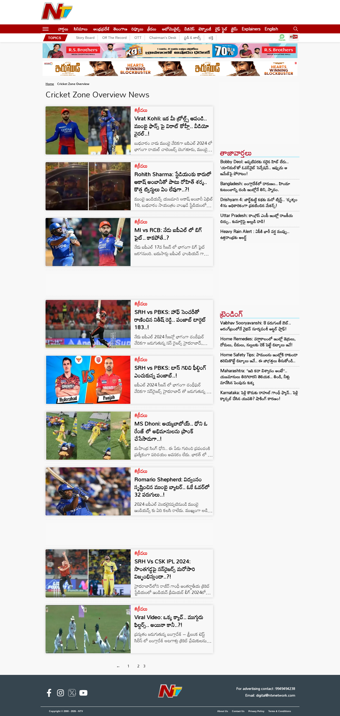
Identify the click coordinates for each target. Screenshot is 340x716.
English (271, 29)
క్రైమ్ (234, 29)
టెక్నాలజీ (205, 29)
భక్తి (211, 38)
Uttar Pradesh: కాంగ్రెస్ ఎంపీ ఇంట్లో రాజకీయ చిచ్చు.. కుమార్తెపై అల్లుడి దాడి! (256, 218)
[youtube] (83, 694)
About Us (222, 711)
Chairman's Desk (162, 38)
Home (50, 84)
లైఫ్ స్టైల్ (221, 29)
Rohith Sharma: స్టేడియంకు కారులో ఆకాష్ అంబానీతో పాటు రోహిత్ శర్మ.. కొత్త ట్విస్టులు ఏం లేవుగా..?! (173, 182)
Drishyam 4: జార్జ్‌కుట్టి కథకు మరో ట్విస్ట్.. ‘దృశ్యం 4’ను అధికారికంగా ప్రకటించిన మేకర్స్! (258, 203)
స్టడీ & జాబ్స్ (192, 38)
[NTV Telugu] (57, 12)
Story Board (85, 38)
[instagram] (60, 694)
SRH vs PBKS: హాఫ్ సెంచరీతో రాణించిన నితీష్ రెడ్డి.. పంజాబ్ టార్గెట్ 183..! (170, 319)
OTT (138, 38)
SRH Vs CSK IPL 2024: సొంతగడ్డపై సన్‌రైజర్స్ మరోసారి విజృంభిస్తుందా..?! (164, 569)
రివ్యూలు (137, 29)
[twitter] (72, 694)
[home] (53, 29)
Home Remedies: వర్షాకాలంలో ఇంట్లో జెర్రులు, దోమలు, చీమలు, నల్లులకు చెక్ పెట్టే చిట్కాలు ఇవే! (258, 342)
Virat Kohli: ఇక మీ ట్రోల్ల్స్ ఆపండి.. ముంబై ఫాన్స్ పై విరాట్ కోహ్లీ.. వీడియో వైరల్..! (171, 126)
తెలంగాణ (120, 29)
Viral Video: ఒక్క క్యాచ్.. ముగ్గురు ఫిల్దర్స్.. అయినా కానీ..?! (168, 621)
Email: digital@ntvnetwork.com (270, 695)
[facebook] (49, 694)
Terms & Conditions (279, 711)
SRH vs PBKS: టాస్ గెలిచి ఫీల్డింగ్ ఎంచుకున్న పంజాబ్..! (170, 371)
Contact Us (238, 711)
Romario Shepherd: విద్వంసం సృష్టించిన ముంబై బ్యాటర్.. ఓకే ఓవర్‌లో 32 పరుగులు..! (172, 487)
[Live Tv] (293, 38)
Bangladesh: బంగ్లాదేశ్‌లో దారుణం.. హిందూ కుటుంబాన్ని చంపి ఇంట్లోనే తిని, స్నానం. (255, 187)
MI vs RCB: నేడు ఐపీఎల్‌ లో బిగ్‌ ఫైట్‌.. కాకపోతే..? (168, 233)
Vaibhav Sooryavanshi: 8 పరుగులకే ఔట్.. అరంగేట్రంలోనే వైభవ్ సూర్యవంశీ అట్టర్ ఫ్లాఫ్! (255, 326)
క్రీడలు (151, 29)
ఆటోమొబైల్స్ (171, 29)
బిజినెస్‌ (189, 29)
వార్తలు (63, 29)
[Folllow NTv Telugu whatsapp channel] (282, 38)
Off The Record (114, 38)
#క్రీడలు (141, 110)
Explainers (251, 29)
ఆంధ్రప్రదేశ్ (101, 29)
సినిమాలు (81, 29)
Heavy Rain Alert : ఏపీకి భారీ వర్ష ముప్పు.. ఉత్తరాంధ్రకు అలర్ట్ (254, 234)
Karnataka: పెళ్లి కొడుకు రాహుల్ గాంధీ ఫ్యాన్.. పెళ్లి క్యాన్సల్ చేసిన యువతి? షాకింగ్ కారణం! (259, 395)
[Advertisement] (259, 113)
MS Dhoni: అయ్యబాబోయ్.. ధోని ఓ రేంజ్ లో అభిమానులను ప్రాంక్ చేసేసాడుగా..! (171, 431)
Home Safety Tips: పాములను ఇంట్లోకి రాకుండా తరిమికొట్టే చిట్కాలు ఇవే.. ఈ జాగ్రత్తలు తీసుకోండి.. (259, 358)
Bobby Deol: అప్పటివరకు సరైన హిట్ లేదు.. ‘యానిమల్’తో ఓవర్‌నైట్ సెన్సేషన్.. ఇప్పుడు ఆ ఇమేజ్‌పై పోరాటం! (254, 168)
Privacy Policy (256, 711)
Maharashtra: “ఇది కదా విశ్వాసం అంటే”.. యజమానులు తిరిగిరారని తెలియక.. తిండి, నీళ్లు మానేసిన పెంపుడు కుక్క (255, 376)
